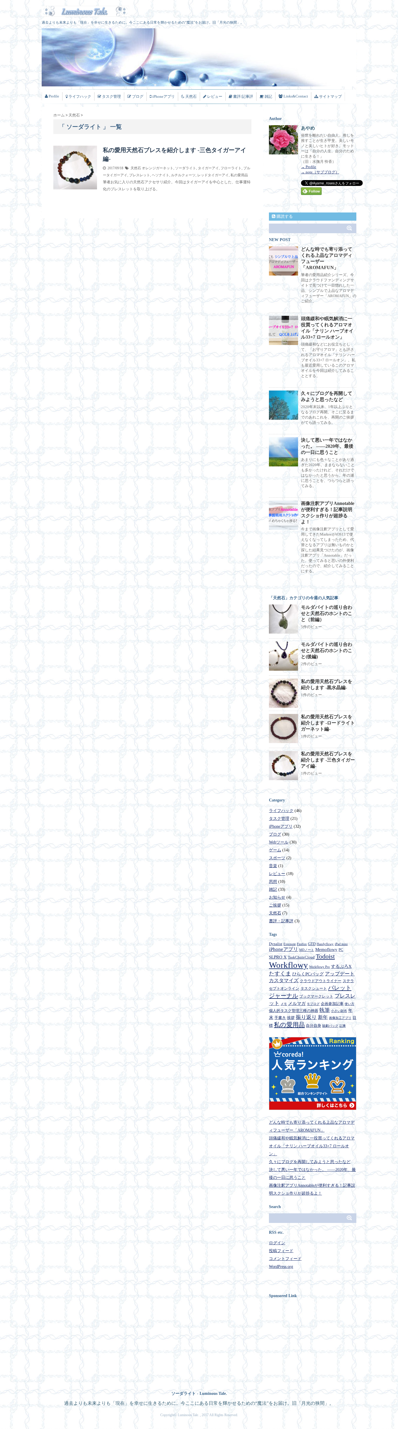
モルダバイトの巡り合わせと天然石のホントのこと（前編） (326, 613)
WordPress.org (281, 1266)
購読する (284, 216)
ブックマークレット (316, 996)
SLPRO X (278, 957)
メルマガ (297, 1003)
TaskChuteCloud (301, 957)
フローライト (231, 168)
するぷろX (341, 966)
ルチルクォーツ (183, 175)
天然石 (136, 168)
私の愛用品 (239, 175)
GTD (312, 944)
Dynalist (275, 944)
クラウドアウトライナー (320, 981)
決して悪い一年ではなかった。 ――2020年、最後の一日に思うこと (327, 446)
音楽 (273, 866)
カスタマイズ (284, 980)
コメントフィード (285, 1259)
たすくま (280, 973)
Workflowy (288, 965)
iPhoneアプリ (281, 826)
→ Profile (308, 167)
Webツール (278, 842)
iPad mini (341, 944)
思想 (273, 881)
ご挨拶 (275, 905)
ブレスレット (139, 175)
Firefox (302, 944)
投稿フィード (281, 1251)
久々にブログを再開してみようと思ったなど (310, 1162)
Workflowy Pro (319, 966)
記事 (342, 1025)
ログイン (277, 1243)
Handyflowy (325, 944)
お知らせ (277, 897)
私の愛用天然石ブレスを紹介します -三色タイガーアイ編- (328, 759)
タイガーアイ (208, 168)
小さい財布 (339, 1011)
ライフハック (281, 810)
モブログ (313, 1003)
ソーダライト (185, 168)
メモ (284, 1003)
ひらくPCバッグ (308, 974)
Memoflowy (326, 949)
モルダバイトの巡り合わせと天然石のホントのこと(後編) (326, 650)
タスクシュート (313, 988)
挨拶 (291, 1017)
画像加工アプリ (340, 1018)
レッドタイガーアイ (213, 175)
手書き (280, 1017)
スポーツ (277, 858)
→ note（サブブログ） (320, 172)
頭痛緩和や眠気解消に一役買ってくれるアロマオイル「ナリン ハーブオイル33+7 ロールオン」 (312, 1146)
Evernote (289, 944)
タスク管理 (279, 818)
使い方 (349, 1003)
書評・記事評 (281, 921)
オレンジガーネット (157, 168)
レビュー (277, 874)
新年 (323, 1017)
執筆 (324, 1010)
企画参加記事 (332, 1003)
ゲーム (275, 850)
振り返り (306, 1017)
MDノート (306, 949)
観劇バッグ (330, 1025)
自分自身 (313, 1025)
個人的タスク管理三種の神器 (293, 1010)
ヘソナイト (160, 175)
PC (341, 949)
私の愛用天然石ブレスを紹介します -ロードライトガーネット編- (328, 722)
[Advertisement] (318, 1343)
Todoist (325, 956)
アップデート (340, 974)
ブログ (275, 834)
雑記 (273, 889)
